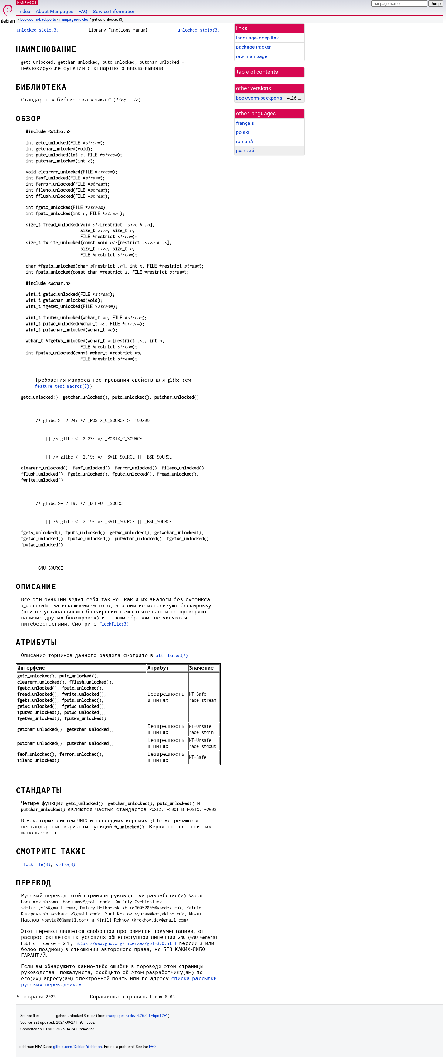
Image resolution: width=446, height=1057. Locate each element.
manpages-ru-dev (74, 19)
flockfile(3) (114, 623)
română (244, 141)
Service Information (114, 11)
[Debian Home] (7, 12)
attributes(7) (172, 655)
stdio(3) (65, 864)
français (245, 123)
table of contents (257, 72)
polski (242, 132)
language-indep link (257, 38)
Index (24, 11)
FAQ (83, 11)
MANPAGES (27, 2)
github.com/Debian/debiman (77, 1047)
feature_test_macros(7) (62, 386)
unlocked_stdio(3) (38, 29)
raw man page (251, 56)
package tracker (253, 47)
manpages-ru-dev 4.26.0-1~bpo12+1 (137, 1016)
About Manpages (54, 11)
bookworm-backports (38, 19)
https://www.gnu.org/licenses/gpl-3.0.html (126, 943)
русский (245, 151)
